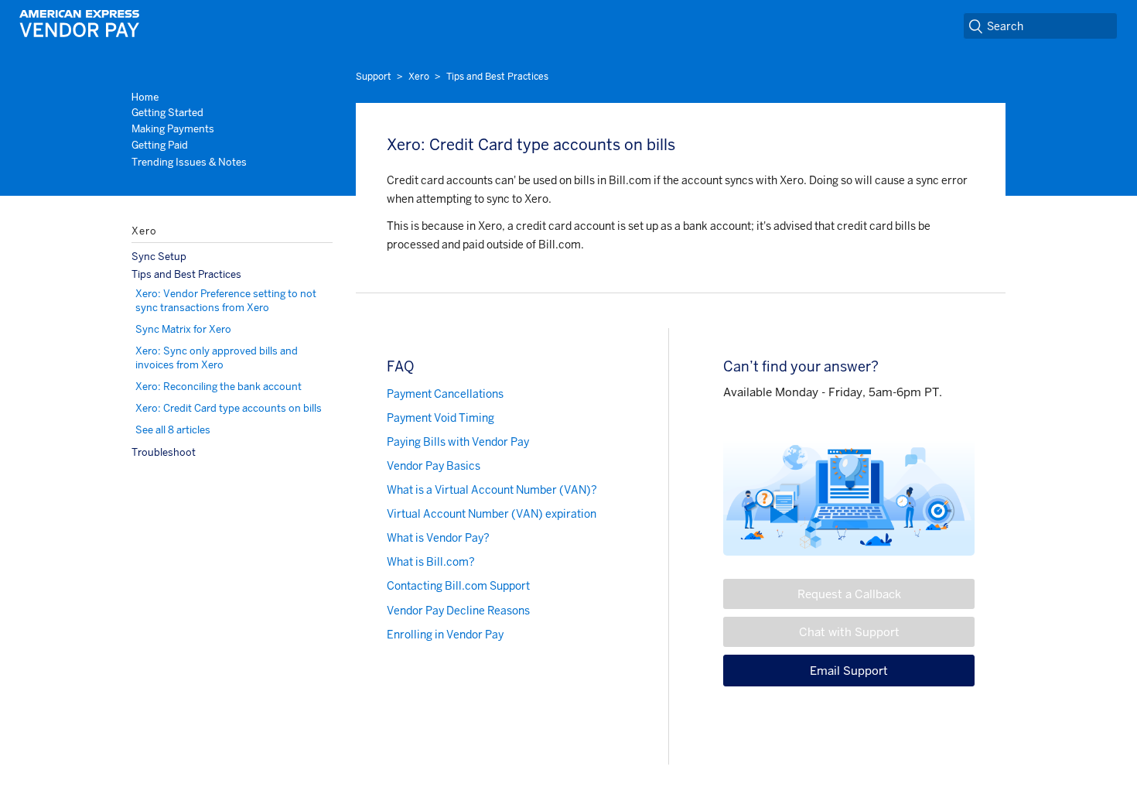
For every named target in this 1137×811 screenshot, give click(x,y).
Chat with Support (849, 632)
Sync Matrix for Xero (183, 329)
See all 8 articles (172, 429)
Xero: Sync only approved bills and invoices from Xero (216, 357)
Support (373, 76)
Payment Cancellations (445, 394)
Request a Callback (849, 594)
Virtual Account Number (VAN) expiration (491, 514)
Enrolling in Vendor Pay (445, 635)
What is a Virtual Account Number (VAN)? (492, 490)
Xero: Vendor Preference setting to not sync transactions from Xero (225, 300)
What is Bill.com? (431, 562)
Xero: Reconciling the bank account (218, 386)
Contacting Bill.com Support (458, 586)
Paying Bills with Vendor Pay (458, 442)
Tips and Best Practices (497, 76)
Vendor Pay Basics (433, 466)
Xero (418, 76)
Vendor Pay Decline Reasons (458, 611)
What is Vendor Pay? (438, 538)
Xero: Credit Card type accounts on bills (228, 408)
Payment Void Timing (440, 418)
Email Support (849, 670)
